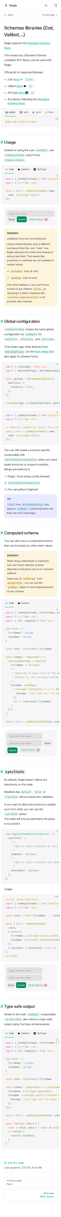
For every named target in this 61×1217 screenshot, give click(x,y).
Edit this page (16, 1162)
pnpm (12, 112)
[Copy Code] (54, 121)
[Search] (46, 5)
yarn (38, 112)
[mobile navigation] (56, 5)
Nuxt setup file (44, 351)
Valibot (25, 169)
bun (51, 112)
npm (25, 112)
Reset (12, 219)
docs (16, 79)
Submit (21, 219)
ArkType (42, 169)
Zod (11, 169)
